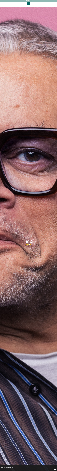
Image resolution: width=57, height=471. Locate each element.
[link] (30, 5)
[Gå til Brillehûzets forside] (28, 3)
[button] (28, 244)
